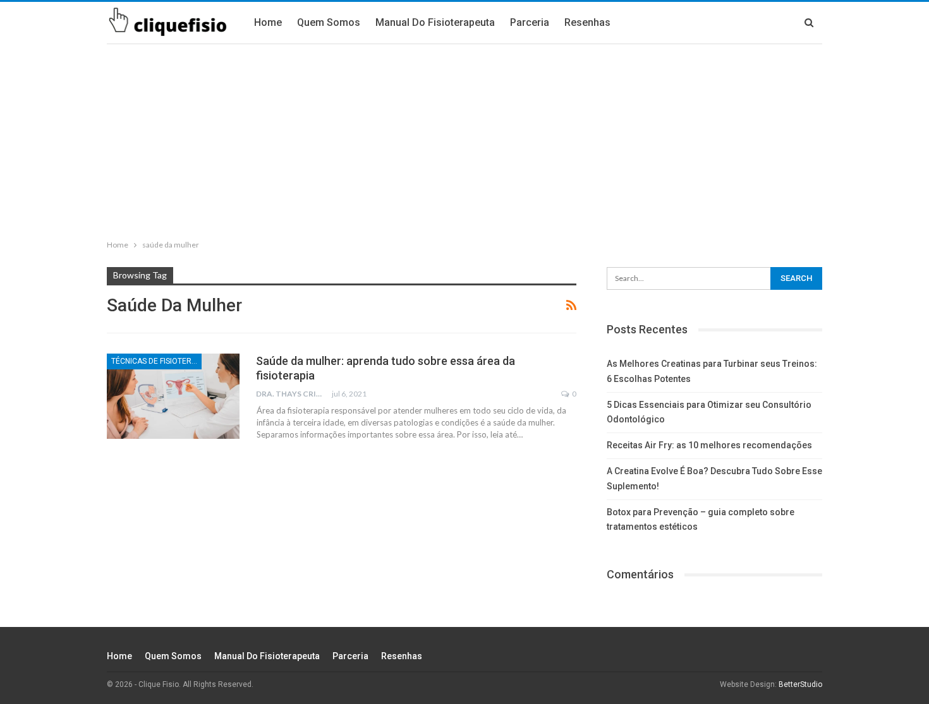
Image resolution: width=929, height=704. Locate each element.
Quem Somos (328, 22)
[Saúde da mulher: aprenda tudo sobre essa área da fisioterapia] (173, 396)
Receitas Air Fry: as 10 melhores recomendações (709, 445)
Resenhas (587, 22)
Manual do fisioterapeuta (435, 22)
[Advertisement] (464, 139)
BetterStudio (800, 684)
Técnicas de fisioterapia (156, 361)
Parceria (529, 22)
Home (268, 22)
